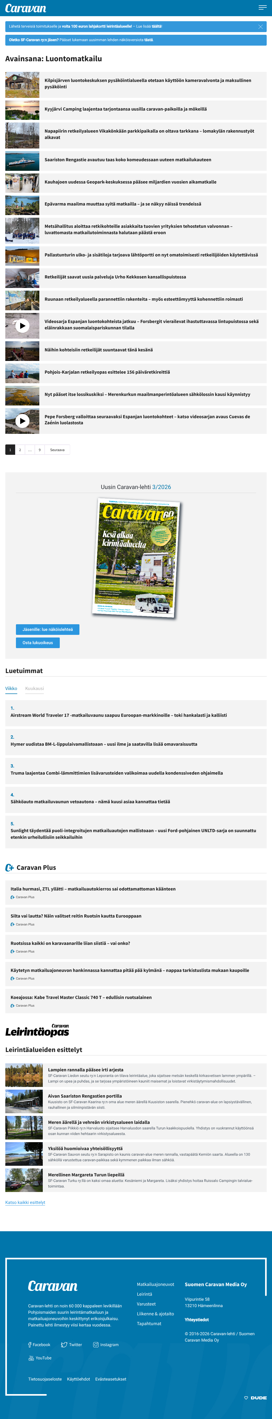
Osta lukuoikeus (38, 642)
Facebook (41, 1344)
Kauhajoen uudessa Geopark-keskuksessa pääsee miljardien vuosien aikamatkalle (130, 182)
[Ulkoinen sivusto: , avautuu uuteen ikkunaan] (136, 557)
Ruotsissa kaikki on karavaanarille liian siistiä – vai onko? (70, 943)
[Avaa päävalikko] (262, 8)
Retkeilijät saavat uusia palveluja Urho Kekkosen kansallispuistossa (115, 277)
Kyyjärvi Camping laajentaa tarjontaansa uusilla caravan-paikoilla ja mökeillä (126, 109)
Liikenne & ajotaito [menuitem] (155, 1314)
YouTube (44, 1358)
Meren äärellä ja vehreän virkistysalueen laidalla (99, 1122)
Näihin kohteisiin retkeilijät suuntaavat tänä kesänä (99, 350)
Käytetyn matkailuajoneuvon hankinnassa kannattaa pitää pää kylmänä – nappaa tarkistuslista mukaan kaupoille (130, 970)
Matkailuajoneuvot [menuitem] (155, 1284)
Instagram (109, 1344)
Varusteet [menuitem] (146, 1304)
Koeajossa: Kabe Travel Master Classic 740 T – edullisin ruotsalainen (81, 997)
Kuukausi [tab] (34, 688)
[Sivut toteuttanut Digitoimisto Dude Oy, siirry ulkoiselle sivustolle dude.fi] (255, 1399)
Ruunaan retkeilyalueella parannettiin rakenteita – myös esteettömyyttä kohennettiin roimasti (144, 299)
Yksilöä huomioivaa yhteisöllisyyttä (85, 1148)
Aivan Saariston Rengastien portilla (85, 1096)
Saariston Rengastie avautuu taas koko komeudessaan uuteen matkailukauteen (128, 159)
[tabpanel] (136, 774)
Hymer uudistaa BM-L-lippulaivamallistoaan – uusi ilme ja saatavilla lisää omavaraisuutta (104, 744)
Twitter (75, 1344)
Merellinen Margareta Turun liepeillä (86, 1175)
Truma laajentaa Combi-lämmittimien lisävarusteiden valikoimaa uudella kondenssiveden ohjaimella (117, 773)
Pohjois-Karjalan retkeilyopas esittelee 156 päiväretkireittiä (107, 372)
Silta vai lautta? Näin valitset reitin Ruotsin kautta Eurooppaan (76, 916)
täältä (156, 26)
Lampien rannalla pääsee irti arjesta (86, 1070)
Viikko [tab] (11, 688)
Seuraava (57, 449)
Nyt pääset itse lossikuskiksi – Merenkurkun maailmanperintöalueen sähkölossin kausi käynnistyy (147, 394)
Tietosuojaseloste (45, 1379)
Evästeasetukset (110, 1379)
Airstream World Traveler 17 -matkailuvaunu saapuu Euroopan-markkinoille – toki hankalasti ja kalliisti (119, 715)
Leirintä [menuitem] (144, 1294)
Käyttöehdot (78, 1379)
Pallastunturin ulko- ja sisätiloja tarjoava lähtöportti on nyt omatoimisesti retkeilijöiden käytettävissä (151, 255)
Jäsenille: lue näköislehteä (48, 629)
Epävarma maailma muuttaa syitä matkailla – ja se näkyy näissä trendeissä (123, 204)
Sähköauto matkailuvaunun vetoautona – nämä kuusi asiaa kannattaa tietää (90, 801)
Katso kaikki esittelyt (25, 1202)
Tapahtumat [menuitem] (149, 1323)
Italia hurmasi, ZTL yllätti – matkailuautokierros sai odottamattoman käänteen (93, 889)
